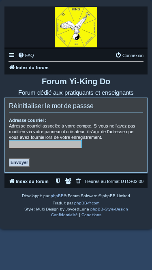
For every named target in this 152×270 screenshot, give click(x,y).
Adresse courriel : (28, 120)
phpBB (57, 195)
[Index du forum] (76, 25)
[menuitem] (26, 55)
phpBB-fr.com (86, 203)
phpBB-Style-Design (109, 209)
